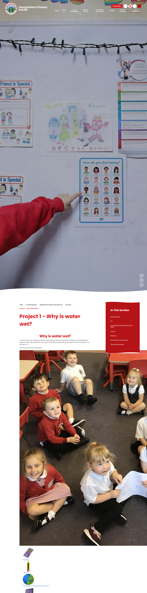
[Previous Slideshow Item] (141, 280)
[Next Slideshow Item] (141, 276)
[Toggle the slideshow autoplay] (141, 285)
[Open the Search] (139, 6)
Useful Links (117, 6)
